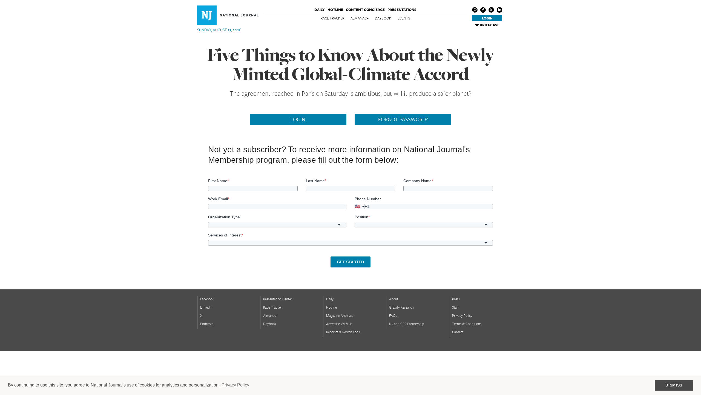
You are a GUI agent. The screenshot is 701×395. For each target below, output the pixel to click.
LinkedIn (206, 307)
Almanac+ (359, 18)
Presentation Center (277, 299)
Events (404, 18)
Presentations (401, 9)
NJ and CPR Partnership (406, 323)
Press (456, 299)
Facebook (207, 299)
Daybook (383, 18)
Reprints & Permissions (343, 331)
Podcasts (206, 323)
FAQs (393, 315)
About (393, 299)
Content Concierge (365, 9)
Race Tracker (332, 18)
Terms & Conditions (466, 323)
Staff (455, 307)
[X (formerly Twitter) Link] (491, 10)
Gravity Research (401, 307)
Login (487, 18)
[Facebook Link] (483, 10)
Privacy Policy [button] (235, 385)
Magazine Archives (339, 315)
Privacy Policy (462, 315)
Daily (319, 9)
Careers (457, 331)
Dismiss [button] (673, 385)
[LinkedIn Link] (499, 10)
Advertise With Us (339, 323)
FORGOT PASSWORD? (403, 119)
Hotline (335, 9)
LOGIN (298, 119)
